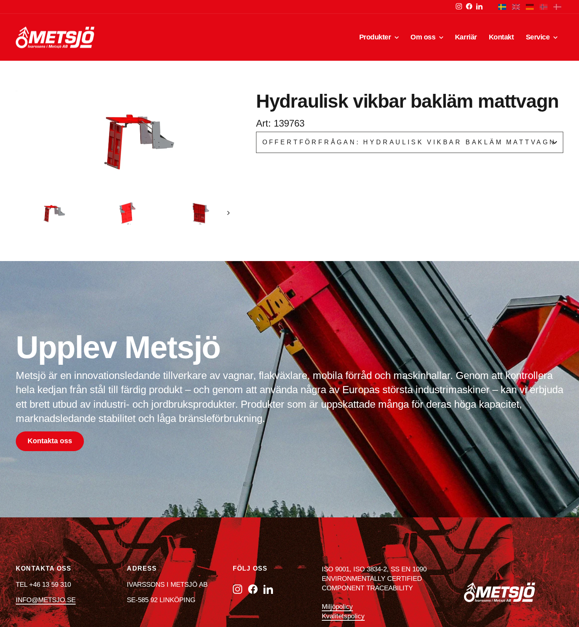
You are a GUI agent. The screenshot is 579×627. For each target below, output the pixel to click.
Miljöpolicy (337, 606)
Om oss (423, 37)
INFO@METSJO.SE (46, 600)
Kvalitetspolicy (343, 616)
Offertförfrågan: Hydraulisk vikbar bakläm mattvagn (409, 142)
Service (538, 37)
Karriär (466, 37)
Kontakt (501, 37)
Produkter (376, 37)
